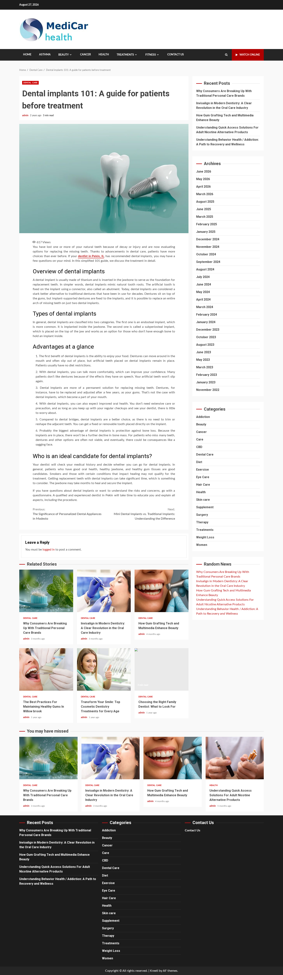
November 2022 (207, 389)
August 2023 (205, 344)
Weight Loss (205, 537)
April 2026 (203, 186)
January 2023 (205, 382)
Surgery (202, 515)
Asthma (45, 54)
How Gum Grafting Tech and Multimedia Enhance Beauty (161, 591)
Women (201, 545)
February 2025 (206, 224)
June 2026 (203, 171)
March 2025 (204, 216)
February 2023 (206, 374)
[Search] (226, 54)
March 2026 (204, 194)
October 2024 (206, 254)
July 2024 (203, 277)
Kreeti (154, 970)
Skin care (203, 499)
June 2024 (203, 284)
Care (199, 439)
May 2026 (203, 179)
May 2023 (203, 359)
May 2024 (203, 292)
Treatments (125, 54)
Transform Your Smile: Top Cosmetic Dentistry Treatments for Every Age (104, 669)
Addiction (203, 417)
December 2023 (207, 329)
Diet (199, 462)
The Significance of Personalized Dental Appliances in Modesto (67, 514)
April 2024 (203, 299)
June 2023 (203, 352)
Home (27, 54)
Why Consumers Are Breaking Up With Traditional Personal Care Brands (46, 591)
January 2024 (205, 322)
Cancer (85, 54)
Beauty (63, 54)
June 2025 (203, 209)
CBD (199, 447)
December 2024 (207, 239)
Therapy (202, 522)
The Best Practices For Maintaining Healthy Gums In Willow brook (46, 669)
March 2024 (204, 307)
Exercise (202, 469)
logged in (49, 549)
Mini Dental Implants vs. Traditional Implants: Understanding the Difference (144, 514)
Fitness (150, 54)
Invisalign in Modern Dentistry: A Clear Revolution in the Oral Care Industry (104, 591)
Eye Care (202, 477)
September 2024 (208, 261)
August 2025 (205, 201)
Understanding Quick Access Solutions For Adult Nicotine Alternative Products (235, 758)
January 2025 (205, 231)
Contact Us (175, 54)
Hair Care (203, 484)
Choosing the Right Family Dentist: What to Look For (161, 669)
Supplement (205, 507)
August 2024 (205, 269)
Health (104, 54)
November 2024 (207, 246)
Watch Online (249, 54)
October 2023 (206, 337)
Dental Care (30, 83)
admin (25, 115)
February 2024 (206, 314)
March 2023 (204, 367)
